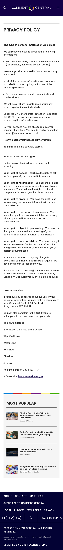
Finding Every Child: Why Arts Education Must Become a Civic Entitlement (35, 415)
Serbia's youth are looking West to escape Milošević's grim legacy (36, 433)
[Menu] (5, 7)
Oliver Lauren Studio (33, 544)
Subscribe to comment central (24, 503)
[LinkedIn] (18, 518)
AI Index (19, 510)
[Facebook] (4, 518)
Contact (21, 496)
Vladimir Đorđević (27, 437)
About (8, 496)
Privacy (49, 510)
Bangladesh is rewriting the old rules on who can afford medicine (38, 467)
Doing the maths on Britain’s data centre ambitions (36, 450)
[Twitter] (11, 518)
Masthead (36, 496)
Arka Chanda (25, 455)
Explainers (34, 510)
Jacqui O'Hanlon (26, 421)
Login (7, 510)
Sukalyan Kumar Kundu (29, 472)
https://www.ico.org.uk (30, 376)
